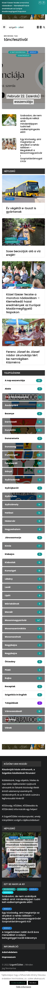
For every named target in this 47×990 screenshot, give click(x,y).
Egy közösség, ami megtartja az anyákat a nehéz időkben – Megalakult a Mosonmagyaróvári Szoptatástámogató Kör (31, 150)
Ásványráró (9, 889)
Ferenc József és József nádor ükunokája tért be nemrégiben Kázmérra (23, 357)
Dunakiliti (11, 239)
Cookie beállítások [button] (18, 983)
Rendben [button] (33, 983)
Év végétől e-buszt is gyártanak (21, 210)
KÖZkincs (7, 892)
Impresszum (9, 957)
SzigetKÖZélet (23, 55)
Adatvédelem (9, 952)
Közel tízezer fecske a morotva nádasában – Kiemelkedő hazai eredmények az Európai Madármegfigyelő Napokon (23, 303)
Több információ (23, 986)
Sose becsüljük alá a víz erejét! (23, 253)
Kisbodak (22, 889)
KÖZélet (33, 52)
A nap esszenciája (17, 52)
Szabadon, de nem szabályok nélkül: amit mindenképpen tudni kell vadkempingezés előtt (31, 124)
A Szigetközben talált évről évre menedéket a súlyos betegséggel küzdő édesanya (20, 934)
